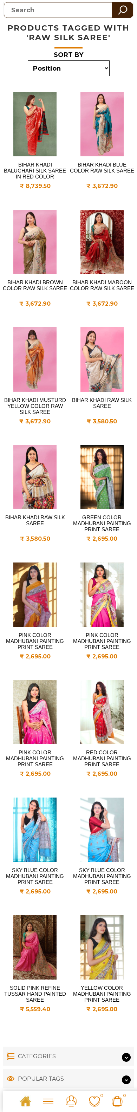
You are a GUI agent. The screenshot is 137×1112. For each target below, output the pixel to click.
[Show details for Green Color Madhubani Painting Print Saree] (102, 477)
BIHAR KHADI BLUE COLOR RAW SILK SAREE (102, 168)
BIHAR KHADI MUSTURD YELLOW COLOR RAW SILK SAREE (35, 406)
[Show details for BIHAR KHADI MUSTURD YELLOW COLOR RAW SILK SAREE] (35, 359)
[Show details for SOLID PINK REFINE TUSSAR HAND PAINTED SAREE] (35, 947)
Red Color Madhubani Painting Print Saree (102, 758)
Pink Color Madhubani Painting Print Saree (35, 641)
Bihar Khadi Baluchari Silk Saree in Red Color (35, 171)
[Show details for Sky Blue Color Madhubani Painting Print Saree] (35, 830)
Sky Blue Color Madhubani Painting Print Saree (35, 876)
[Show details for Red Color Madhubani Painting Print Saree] (102, 712)
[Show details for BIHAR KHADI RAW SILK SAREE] (102, 359)
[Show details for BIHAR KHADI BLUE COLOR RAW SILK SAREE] (102, 124)
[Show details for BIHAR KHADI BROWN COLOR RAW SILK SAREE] (35, 242)
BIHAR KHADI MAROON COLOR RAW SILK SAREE (102, 285)
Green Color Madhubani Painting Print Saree (102, 523)
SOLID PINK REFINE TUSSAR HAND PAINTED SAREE (35, 994)
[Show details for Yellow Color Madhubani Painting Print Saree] (102, 947)
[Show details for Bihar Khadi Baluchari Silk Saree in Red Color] (35, 124)
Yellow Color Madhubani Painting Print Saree (102, 994)
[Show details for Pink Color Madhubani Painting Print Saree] (35, 594)
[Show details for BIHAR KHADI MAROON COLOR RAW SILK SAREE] (102, 242)
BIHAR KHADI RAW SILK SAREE (102, 403)
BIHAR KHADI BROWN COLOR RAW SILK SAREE (35, 285)
